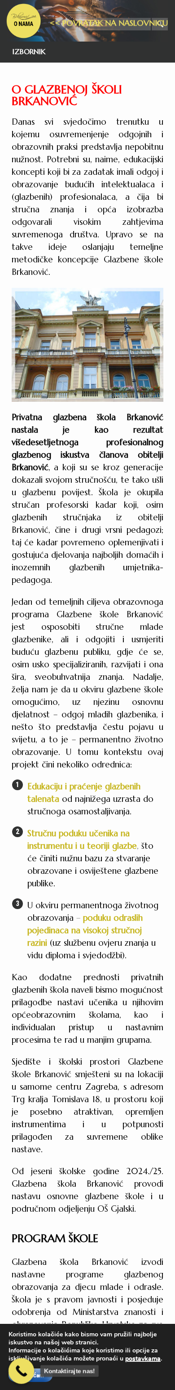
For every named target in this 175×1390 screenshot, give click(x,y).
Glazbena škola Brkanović (24, 21)
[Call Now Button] (21, 1371)
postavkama (143, 1359)
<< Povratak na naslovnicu (108, 32)
